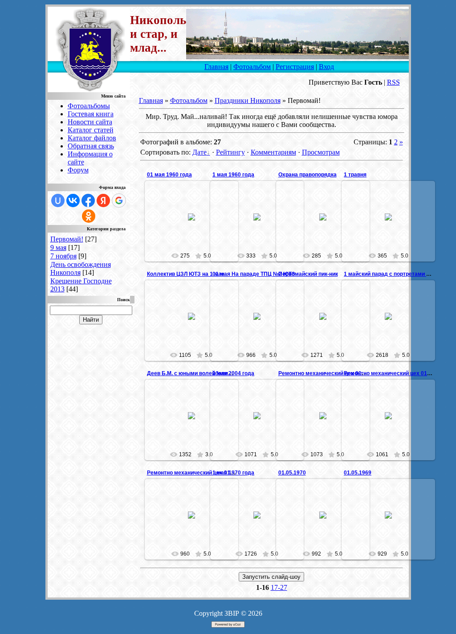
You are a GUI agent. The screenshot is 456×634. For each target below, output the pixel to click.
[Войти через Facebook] (88, 200)
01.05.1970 (292, 473)
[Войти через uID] (58, 200)
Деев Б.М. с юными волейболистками (197, 373)
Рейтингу (230, 152)
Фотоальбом (252, 66)
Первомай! (66, 239)
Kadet (195, 227)
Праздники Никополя (248, 100)
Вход (326, 66)
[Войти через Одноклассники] (88, 216)
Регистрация (295, 66)
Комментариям (273, 152)
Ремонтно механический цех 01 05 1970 (330, 373)
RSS (393, 82)
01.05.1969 (357, 473)
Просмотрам (321, 152)
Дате (199, 152)
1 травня (355, 175)
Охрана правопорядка (307, 175)
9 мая (58, 247)
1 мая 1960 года (233, 175)
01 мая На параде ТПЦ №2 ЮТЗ (253, 274)
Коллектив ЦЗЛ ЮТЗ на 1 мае (185, 274)
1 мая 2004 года (233, 373)
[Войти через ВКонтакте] (73, 200)
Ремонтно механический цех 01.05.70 (393, 373)
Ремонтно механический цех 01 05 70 (196, 473)
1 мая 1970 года (233, 473)
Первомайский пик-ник (308, 274)
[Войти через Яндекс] (103, 200)
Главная (216, 66)
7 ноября (63, 256)
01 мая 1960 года (169, 175)
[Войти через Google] (119, 200)
